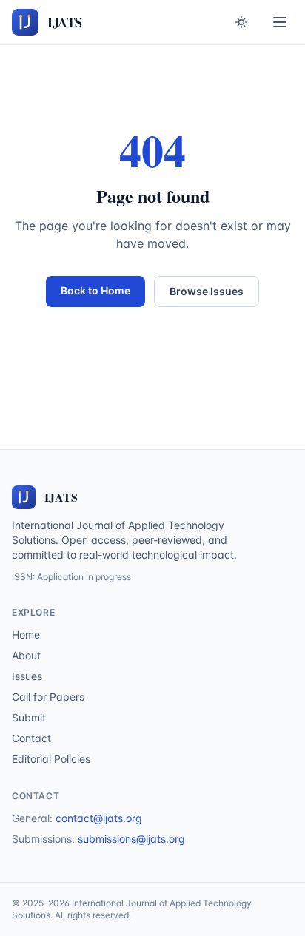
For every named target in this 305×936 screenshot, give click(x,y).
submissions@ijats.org (131, 838)
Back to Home (95, 290)
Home (26, 634)
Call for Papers (48, 696)
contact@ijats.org (99, 818)
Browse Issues (207, 291)
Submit (29, 717)
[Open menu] (280, 22)
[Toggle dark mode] (241, 22)
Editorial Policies (51, 758)
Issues (27, 676)
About (26, 655)
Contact (31, 738)
